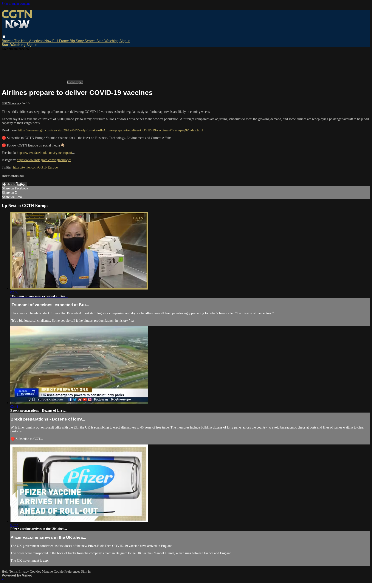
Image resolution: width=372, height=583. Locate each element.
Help (5, 571)
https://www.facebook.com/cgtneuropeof (44, 152)
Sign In (31, 45)
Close (71, 82)
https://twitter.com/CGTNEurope (35, 167)
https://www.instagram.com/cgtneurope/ (44, 160)
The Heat (21, 41)
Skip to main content (16, 3)
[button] (4, 36)
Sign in (124, 41)
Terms (14, 571)
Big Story (77, 41)
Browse (8, 41)
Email (23, 184)
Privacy (24, 571)
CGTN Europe (11, 103)
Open (79, 82)
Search (90, 41)
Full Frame (61, 41)
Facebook (9, 184)
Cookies (36, 571)
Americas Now (40, 41)
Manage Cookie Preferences (61, 571)
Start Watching (107, 41)
